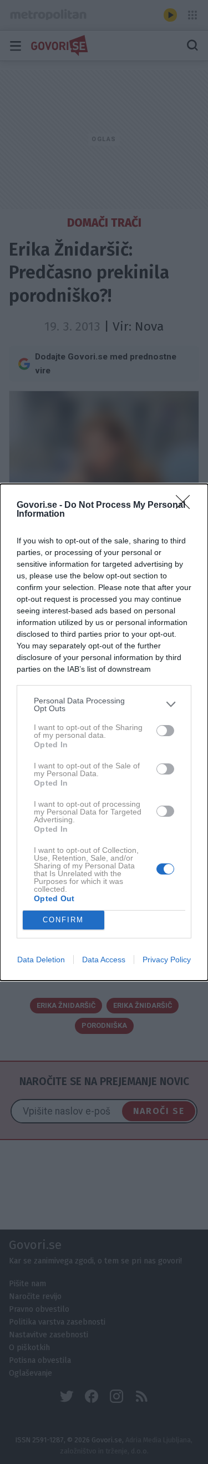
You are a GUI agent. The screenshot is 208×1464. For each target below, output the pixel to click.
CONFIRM (63, 920)
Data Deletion (41, 959)
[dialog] (104, 732)
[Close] (186, 505)
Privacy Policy (167, 959)
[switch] (165, 730)
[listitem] (104, 704)
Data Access (103, 959)
